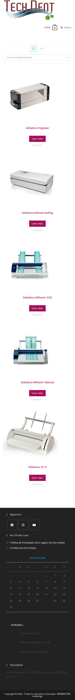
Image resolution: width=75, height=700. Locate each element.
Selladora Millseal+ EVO (37, 297)
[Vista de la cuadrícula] (33, 49)
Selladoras (37, 145)
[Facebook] (12, 525)
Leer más (37, 138)
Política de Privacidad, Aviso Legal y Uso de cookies (37, 542)
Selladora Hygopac (37, 128)
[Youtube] (34, 525)
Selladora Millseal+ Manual (37, 382)
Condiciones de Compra (23, 548)
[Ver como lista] (41, 49)
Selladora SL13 (37, 467)
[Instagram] (23, 525)
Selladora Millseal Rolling (37, 212)
